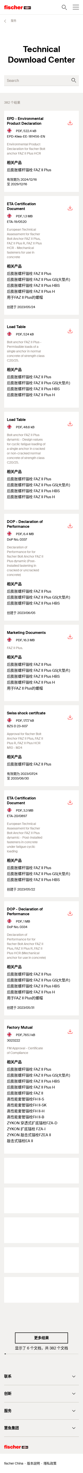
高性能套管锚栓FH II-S (25, 1099)
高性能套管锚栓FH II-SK (27, 1105)
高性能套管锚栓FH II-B (25, 1117)
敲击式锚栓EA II (20, 1141)
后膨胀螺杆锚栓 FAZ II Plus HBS (33, 285)
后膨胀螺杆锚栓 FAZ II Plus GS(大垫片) (38, 279)
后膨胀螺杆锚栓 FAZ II (25, 1093)
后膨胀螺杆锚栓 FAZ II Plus (29, 170)
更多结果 (41, 1337)
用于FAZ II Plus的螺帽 (25, 297)
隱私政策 (50, 1463)
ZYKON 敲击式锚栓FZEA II (29, 1135)
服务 (13, 21)
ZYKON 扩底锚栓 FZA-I (26, 1129)
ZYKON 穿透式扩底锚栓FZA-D (32, 1123)
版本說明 (33, 1463)
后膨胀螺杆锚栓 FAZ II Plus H (31, 291)
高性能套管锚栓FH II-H (25, 1111)
